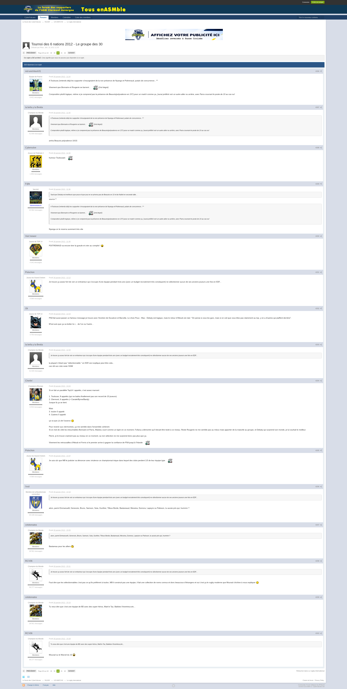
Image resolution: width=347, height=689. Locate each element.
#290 (318, 236)
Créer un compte (317, 2)
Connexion (305, 2)
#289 (318, 184)
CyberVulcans (30, 17)
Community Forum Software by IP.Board (311, 685)
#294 (318, 381)
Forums (43, 17)
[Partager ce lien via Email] (28, 677)
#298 (318, 561)
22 (65, 53)
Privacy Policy (319, 680)
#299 (318, 597)
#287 (318, 107)
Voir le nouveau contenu (308, 17)
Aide (54, 685)
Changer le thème (33, 685)
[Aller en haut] (173, 685)
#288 (318, 148)
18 (51, 53)
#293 (318, 345)
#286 (318, 71)
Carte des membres (83, 17)
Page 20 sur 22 (43, 53)
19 (54, 53)
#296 (318, 487)
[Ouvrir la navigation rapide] (322, 18)
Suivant (71, 53)
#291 (318, 272)
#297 (318, 525)
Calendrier (67, 17)
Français (46, 685)
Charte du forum (308, 680)
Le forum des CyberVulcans (32, 680)
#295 (318, 450)
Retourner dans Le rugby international (310, 671)
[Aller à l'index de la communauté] (50, 9)
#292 (318, 308)
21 (61, 53)
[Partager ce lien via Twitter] (24, 677)
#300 (318, 633)
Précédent (31, 53)
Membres (54, 17)
